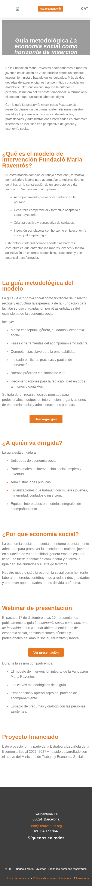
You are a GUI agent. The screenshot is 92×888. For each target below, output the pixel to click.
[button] (76, 8)
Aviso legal (82, 878)
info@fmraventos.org (46, 826)
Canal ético (66, 878)
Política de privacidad (17, 878)
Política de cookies (45, 878)
